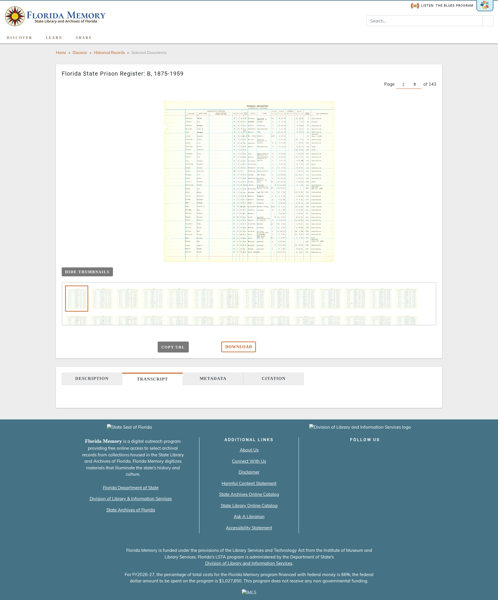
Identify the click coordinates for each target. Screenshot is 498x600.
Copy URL (173, 347)
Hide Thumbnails (87, 272)
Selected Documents (149, 52)
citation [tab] (274, 378)
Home (61, 52)
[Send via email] (94, 347)
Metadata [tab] (213, 378)
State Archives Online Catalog (249, 494)
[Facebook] (332, 452)
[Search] (487, 20)
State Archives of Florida (130, 510)
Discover (20, 38)
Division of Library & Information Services (131, 498)
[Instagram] (365, 452)
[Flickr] (398, 452)
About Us (249, 450)
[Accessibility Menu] (487, 35)
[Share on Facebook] (105, 347)
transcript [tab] (152, 379)
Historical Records (109, 52)
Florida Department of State (131, 487)
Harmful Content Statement (249, 483)
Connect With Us (249, 461)
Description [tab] (92, 378)
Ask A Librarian (249, 516)
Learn (54, 38)
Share (84, 38)
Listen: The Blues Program (447, 5)
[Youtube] (381, 452)
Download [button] (238, 347)
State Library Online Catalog (249, 505)
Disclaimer (249, 472)
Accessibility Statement (249, 527)
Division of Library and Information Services (248, 563)
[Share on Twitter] (116, 347)
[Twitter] (348, 452)
